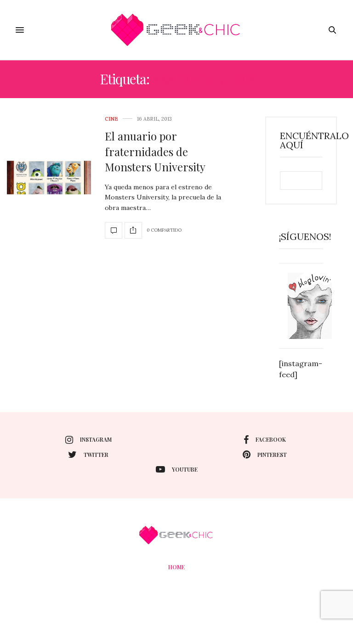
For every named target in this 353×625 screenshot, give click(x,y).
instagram (96, 439)
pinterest (272, 454)
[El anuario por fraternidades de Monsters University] (49, 178)
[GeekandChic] (176, 30)
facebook (271, 439)
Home (176, 567)
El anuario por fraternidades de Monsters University (155, 151)
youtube (185, 469)
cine (111, 119)
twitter (96, 454)
